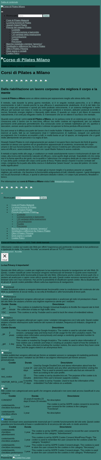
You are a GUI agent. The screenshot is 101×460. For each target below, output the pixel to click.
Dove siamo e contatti (16, 51)
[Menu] (2, 11)
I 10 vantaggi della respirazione (26, 34)
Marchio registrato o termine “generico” (24, 44)
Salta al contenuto (9, 2)
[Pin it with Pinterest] (18, 189)
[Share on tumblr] (27, 189)
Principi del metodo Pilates (18, 27)
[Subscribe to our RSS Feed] (23, 82)
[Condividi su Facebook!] (3, 189)
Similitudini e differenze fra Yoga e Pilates (25, 46)
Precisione (17, 41)
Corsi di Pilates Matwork (17, 20)
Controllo (16, 30)
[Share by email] (32, 189)
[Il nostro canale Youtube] (27, 82)
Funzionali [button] (6, 284)
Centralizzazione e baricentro (25, 32)
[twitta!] (8, 189)
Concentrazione (19, 37)
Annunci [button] (5, 350)
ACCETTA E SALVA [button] (10, 455)
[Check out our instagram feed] (42, 82)
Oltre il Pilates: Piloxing (17, 49)
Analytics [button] (5, 315)
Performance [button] (7, 294)
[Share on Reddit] (13, 189)
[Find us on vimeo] (32, 82)
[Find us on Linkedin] (18, 82)
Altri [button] (3, 386)
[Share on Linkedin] (23, 189)
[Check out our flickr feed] (47, 82)
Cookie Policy (12, 53)
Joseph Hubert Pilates (16, 25)
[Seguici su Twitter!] (8, 82)
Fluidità (15, 39)
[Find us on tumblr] (37, 82)
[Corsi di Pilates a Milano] (3, 82)
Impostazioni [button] (8, 252)
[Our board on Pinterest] (13, 82)
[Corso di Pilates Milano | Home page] (13, 7)
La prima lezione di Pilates (18, 23)
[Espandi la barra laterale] (2, 193)
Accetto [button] (18, 252)
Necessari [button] (6, 417)
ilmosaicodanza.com (64, 181)
